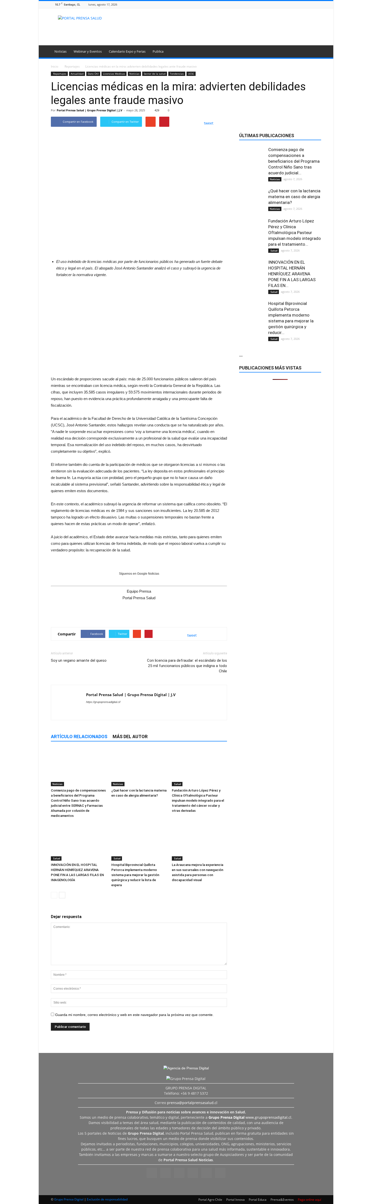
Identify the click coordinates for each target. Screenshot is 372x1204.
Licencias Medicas (114, 73)
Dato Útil (93, 73)
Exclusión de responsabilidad (107, 1199)
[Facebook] (287, 4)
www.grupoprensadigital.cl (250, 1117)
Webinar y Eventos (88, 51)
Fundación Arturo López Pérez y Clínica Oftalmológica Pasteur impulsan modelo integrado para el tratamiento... (294, 232)
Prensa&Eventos (282, 1199)
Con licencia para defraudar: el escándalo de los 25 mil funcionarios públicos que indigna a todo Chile (187, 665)
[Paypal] (305, 4)
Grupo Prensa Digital (69, 1199)
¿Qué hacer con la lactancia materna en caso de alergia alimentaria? (294, 196)
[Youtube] (318, 4)
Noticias (60, 51)
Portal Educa (257, 1199)
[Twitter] (312, 4)
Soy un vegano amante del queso (79, 660)
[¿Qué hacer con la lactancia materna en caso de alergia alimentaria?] (139, 767)
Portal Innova (235, 1199)
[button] (315, 52)
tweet (208, 123)
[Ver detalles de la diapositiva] (139, 326)
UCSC (191, 73)
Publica (158, 51)
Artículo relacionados (79, 736)
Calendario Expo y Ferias (127, 51)
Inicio (54, 66)
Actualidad (77, 73)
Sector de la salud (155, 73)
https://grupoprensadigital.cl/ (103, 701)
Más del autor (130, 736)
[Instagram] (293, 4)
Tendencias (177, 73)
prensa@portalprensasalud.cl (192, 1102)
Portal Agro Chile (210, 1199)
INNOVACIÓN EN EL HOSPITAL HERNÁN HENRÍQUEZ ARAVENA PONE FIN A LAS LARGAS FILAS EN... (292, 274)
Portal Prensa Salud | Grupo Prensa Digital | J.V (89, 110)
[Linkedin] (299, 4)
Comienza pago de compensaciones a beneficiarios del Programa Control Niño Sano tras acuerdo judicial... (294, 161)
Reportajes (59, 73)
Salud (177, 784)
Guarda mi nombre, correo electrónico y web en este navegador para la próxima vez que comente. (134, 1015)
